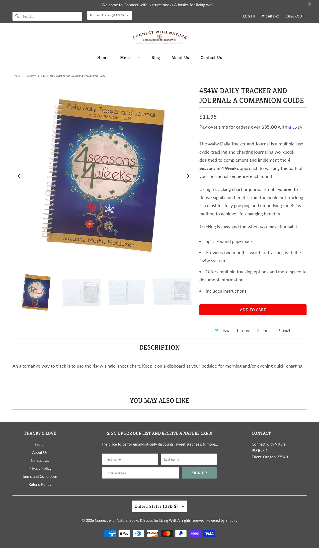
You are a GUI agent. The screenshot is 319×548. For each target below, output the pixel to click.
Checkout (295, 16)
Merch (127, 57)
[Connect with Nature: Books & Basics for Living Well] (159, 38)
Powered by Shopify (221, 520)
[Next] (186, 175)
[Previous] (20, 175)
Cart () (272, 16)
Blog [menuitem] (156, 57)
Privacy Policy (40, 468)
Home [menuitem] (103, 57)
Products (31, 76)
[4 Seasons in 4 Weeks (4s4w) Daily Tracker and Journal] (103, 176)
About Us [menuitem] (180, 57)
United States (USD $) (107, 15)
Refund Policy (40, 484)
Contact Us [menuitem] (211, 57)
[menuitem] (130, 57)
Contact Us (40, 460)
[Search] (17, 16)
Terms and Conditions (40, 476)
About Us (40, 452)
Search (40, 444)
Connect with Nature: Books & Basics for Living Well (135, 520)
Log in (249, 16)
